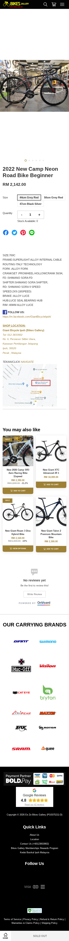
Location (34, 839)
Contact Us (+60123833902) (34, 843)
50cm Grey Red (53, 197)
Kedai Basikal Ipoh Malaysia (34, 852)
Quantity (7, 213)
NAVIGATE (27, 361)
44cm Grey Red (29, 197)
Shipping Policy (50, 923)
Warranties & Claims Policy (26, 923)
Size (5, 197)
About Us (34, 835)
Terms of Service (12, 919)
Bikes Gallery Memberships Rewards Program (34, 848)
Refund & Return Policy (52, 919)
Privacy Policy (30, 919)
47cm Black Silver (31, 203)
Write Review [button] (34, 594)
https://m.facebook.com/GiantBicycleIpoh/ (27, 316)
